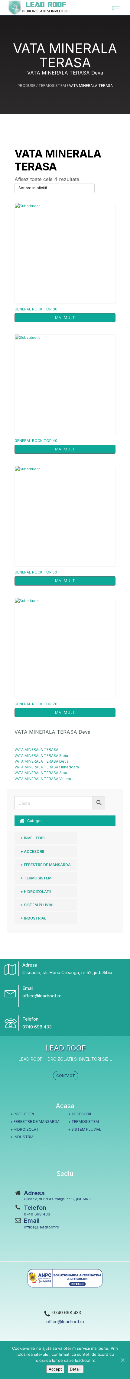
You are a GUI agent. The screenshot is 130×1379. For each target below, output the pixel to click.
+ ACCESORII (32, 851)
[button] (65, 820)
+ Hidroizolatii (36, 891)
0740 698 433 (37, 1027)
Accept (55, 1369)
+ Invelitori (32, 838)
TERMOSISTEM (52, 85)
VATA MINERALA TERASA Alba (41, 773)
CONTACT (65, 1075)
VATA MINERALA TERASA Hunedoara (47, 767)
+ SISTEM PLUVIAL (37, 905)
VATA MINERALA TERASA (36, 749)
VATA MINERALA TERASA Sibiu (41, 755)
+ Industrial (33, 918)
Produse (26, 85)
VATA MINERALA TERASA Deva (42, 761)
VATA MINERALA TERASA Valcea (43, 779)
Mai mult (65, 317)
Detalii (75, 1369)
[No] (122, 1360)
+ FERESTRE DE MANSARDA (46, 865)
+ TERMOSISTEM (36, 878)
